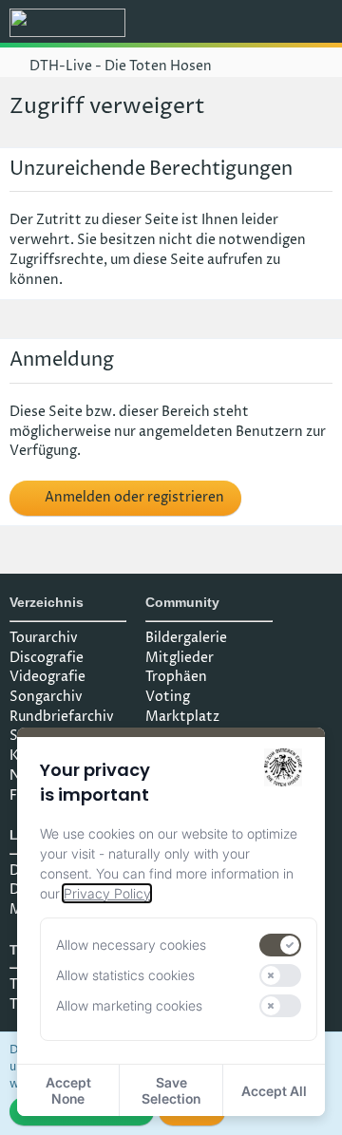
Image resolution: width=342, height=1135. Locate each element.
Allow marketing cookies (129, 1005)
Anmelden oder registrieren (133, 497)
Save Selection (171, 1090)
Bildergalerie (186, 638)
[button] (222, 24)
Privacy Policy (107, 893)
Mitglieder (179, 658)
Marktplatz (182, 717)
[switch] (280, 945)
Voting (167, 697)
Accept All (274, 1091)
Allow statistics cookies (125, 975)
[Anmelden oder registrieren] (270, 24)
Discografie (47, 658)
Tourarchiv (44, 638)
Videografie (48, 677)
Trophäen (176, 677)
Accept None (68, 1090)
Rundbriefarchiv (62, 717)
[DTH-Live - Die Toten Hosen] (67, 23)
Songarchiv (46, 697)
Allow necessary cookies (131, 944)
